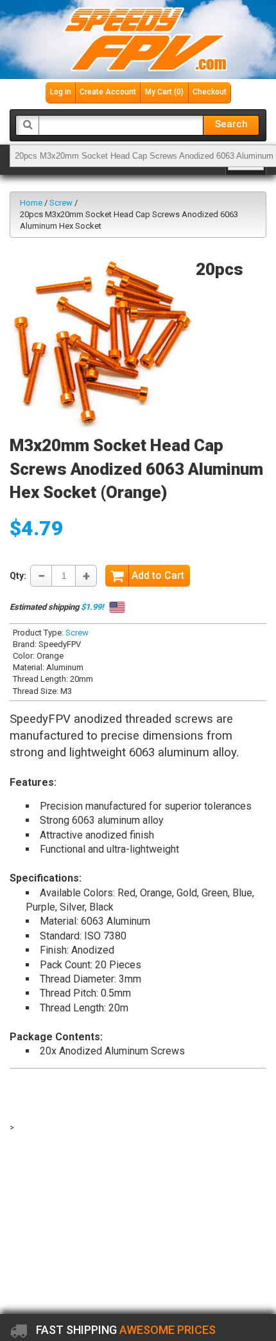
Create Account (108, 91)
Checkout (210, 91)
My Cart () (164, 91)
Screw (61, 203)
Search (231, 124)
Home (31, 203)
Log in (60, 91)
